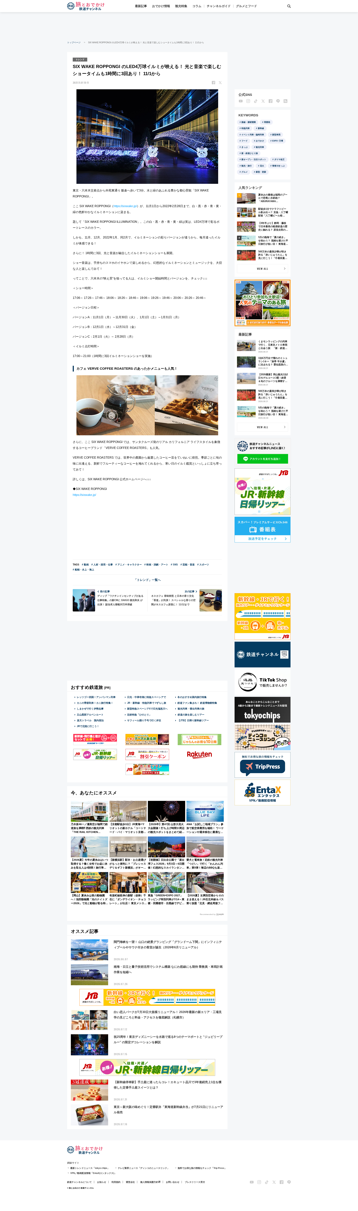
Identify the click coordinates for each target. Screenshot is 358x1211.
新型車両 (276, 134)
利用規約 (116, 1182)
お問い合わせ (172, 1182)
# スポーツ (203, 564)
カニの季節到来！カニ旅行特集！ (95, 703)
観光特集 (181, 6)
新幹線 (261, 128)
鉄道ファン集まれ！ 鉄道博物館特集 (197, 703)
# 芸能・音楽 (187, 564)
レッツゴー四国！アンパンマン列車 (96, 697)
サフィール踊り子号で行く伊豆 (144, 720)
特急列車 (245, 128)
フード (244, 141)
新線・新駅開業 (248, 122)
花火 (262, 166)
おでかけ (260, 141)
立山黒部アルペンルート (90, 714)
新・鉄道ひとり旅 (249, 153)
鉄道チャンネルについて (79, 1182)
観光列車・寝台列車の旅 (191, 708)
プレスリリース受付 (195, 1182)
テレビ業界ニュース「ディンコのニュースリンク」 (143, 1168)
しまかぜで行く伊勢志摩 (90, 708)
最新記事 (141, 6)
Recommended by (208, 914)
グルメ (244, 172)
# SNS (174, 564)
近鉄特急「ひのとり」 (139, 714)
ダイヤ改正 (279, 159)
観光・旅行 (246, 166)
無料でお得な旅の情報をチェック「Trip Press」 (202, 1168)
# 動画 (85, 564)
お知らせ (101, 1182)
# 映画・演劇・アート (156, 564)
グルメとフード (246, 6)
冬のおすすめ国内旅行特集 (192, 697)
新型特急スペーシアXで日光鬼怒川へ (147, 708)
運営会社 (130, 1182)
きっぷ (244, 147)
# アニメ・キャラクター (128, 564)
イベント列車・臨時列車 (252, 134)
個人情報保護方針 (149, 1182)
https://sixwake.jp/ (125, 206)
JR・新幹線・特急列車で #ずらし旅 (146, 703)
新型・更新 (261, 172)
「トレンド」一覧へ (147, 579)
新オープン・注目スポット (253, 159)
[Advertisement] (179, 26)
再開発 (267, 122)
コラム (196, 6)
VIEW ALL (262, 268)
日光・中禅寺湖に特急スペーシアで (146, 697)
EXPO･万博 (277, 141)
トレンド (80, 59)
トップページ (74, 42)
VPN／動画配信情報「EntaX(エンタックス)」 (93, 1173)
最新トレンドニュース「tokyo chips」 (89, 1168)
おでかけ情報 (161, 6)
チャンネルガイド (219, 6)
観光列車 (260, 147)
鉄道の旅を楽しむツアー (191, 714)
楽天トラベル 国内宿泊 (90, 720)
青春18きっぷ (278, 166)
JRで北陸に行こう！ (88, 726)
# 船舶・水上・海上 (83, 569)
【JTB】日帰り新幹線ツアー (193, 720)
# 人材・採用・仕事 (102, 564)
